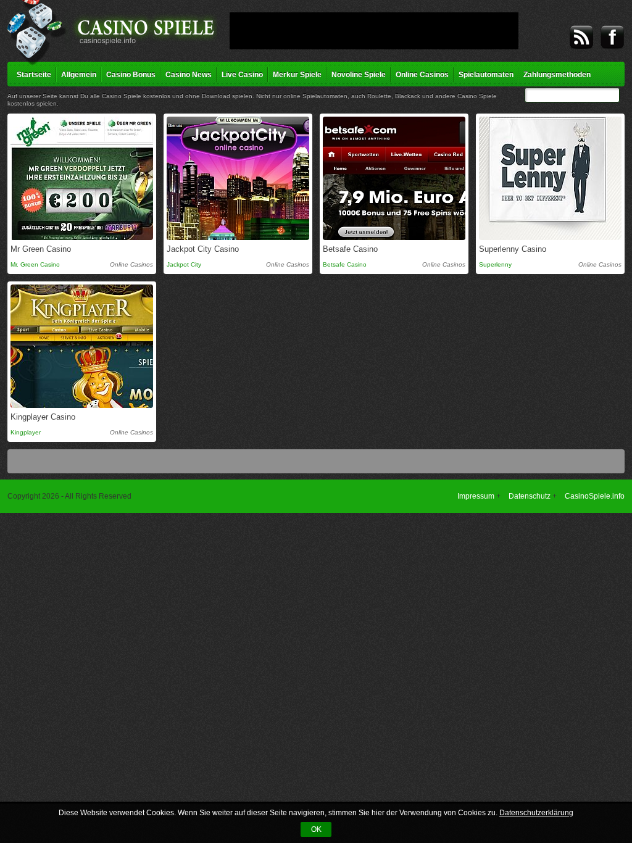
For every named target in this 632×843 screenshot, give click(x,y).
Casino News (188, 74)
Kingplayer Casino (42, 417)
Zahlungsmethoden (557, 74)
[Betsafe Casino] (394, 178)
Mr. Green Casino (35, 264)
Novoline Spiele (358, 74)
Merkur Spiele (297, 74)
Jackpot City (184, 264)
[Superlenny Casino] (550, 178)
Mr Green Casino (40, 249)
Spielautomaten (486, 74)
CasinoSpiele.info (595, 496)
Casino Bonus (131, 74)
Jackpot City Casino (203, 249)
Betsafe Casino (350, 249)
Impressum (475, 496)
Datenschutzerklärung (536, 812)
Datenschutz (530, 496)
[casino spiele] (112, 32)
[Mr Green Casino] (81, 178)
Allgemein (78, 74)
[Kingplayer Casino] (81, 346)
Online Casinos (422, 74)
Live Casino (242, 74)
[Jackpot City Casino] (238, 178)
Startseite (34, 74)
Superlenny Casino (512, 249)
